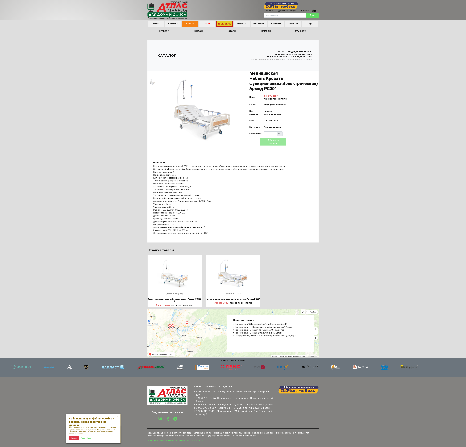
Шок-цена (224, 23)
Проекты (241, 24)
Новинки (190, 24)
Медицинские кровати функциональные (289, 57)
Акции (207, 24)
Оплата (269, 11)
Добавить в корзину (174, 294)
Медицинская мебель (300, 52)
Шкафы (198, 31)
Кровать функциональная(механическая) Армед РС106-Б (175, 300)
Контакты (276, 24)
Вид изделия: (253, 112)
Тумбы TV (300, 31)
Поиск (312, 15)
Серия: (252, 104)
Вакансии (293, 24)
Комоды (266, 31)
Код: (251, 120)
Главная (155, 24)
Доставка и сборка (287, 11)
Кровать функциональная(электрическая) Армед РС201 (233, 299)
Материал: (254, 127)
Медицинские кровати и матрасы (293, 54)
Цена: (252, 97)
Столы (232, 31)
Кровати (164, 31)
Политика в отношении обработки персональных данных (175, 440)
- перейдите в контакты (174, 305)
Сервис (305, 11)
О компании (258, 24)
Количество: (255, 134)
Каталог (172, 24)
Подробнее (86, 438)
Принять (74, 438)
